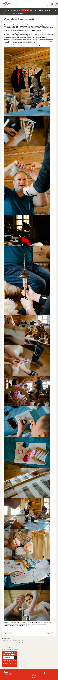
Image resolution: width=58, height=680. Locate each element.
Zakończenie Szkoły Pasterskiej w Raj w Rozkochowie (13, 642)
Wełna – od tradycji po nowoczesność (10, 649)
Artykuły (5, 10)
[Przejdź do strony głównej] (6, 4)
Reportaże (24, 10)
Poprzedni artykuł (8, 633)
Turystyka (39, 10)
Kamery (18, 10)
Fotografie (32, 10)
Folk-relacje (13, 10)
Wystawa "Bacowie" (6, 645)
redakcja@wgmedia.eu (51, 673)
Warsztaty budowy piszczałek (8, 647)
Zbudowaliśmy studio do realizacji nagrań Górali (12, 640)
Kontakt (47, 10)
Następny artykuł (50, 633)
